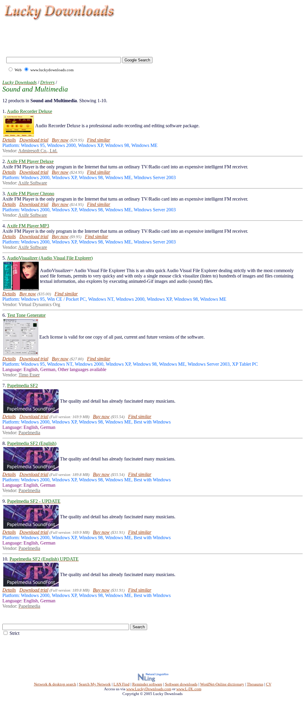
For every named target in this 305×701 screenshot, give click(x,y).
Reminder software (147, 684)
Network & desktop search (55, 684)
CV (268, 684)
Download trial (33, 139)
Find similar (98, 139)
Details (9, 139)
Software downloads (181, 684)
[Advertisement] (111, 35)
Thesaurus (255, 684)
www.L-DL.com (188, 689)
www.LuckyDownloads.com (148, 689)
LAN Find (121, 684)
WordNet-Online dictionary (222, 684)
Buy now (60, 139)
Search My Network (95, 684)
